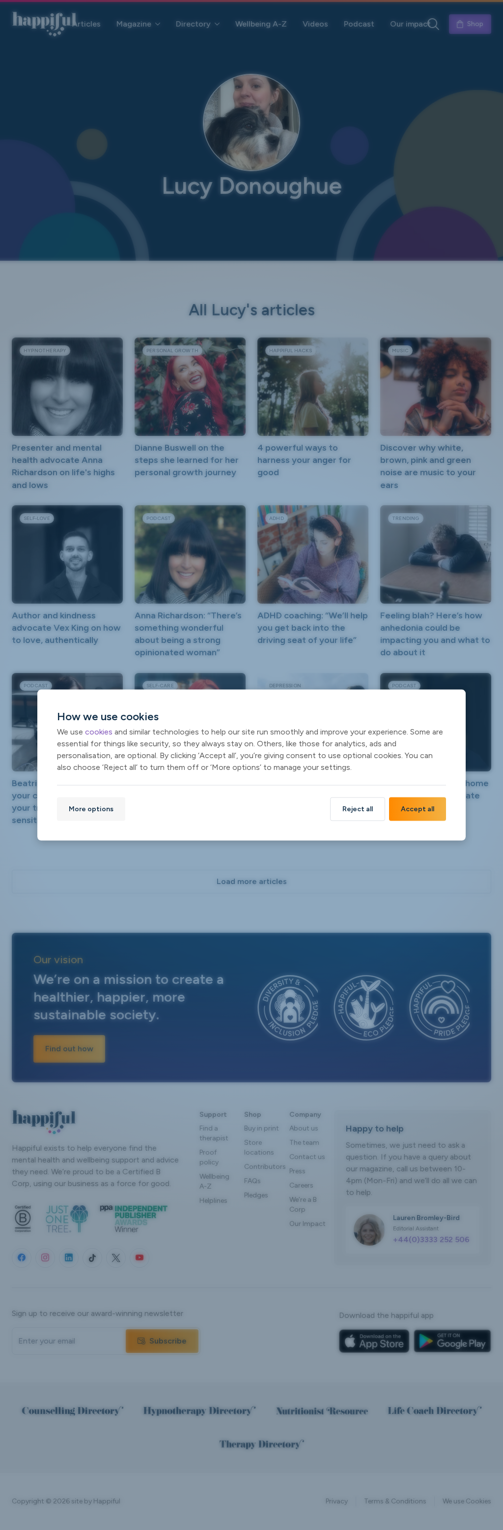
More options (91, 808)
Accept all (417, 808)
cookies (98, 731)
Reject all (357, 808)
